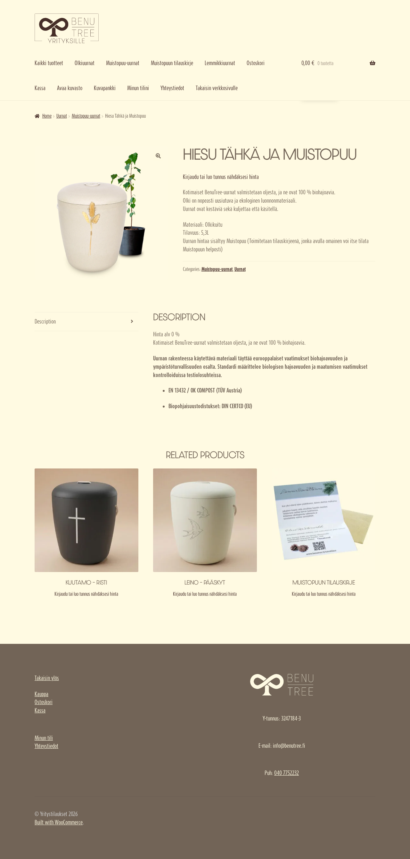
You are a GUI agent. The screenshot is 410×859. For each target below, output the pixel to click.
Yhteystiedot (172, 88)
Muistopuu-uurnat (122, 63)
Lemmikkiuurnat (220, 63)
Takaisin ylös (47, 678)
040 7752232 (286, 773)
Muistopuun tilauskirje (172, 63)
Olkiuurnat (84, 63)
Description (45, 321)
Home (47, 116)
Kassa (40, 88)
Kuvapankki (105, 88)
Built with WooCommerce (59, 822)
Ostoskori (256, 63)
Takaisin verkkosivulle (217, 88)
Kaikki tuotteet (49, 63)
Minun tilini (138, 88)
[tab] (86, 321)
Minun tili (44, 738)
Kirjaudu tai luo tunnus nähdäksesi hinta (221, 176)
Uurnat (61, 116)
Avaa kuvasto (69, 88)
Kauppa (41, 694)
